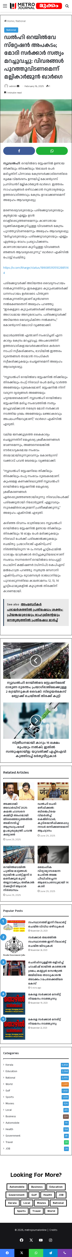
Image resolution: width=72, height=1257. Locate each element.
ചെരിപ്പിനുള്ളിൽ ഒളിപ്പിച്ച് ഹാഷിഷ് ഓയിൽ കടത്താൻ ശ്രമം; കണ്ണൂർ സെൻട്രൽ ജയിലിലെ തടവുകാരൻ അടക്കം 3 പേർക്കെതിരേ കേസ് (47, 973)
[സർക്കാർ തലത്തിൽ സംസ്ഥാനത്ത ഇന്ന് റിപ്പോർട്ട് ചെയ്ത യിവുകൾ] (14, 947)
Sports (10, 1097)
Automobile (12, 1123)
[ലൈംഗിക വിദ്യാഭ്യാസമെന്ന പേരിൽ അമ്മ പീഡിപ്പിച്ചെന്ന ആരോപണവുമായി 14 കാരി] (53, 854)
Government (13, 1136)
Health (9, 1129)
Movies (10, 1104)
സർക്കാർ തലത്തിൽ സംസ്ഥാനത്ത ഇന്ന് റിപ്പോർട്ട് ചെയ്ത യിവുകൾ (47, 942)
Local (9, 1110)
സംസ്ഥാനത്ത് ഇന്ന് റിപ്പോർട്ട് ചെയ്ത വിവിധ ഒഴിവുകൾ (47, 924)
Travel (9, 1142)
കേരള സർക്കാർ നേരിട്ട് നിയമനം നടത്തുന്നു (44, 997)
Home (10, 21)
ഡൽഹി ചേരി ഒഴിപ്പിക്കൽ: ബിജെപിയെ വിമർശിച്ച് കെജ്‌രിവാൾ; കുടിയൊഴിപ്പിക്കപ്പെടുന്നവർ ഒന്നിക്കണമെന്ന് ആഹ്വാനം (53, 817)
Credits (53, 1230)
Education (11, 1071)
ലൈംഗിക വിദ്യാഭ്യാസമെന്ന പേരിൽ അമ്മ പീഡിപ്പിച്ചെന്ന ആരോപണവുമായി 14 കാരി (53, 876)
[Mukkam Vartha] (36, 6)
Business (11, 1116)
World (9, 1084)
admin (12, 86)
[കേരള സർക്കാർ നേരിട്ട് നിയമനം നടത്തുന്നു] (14, 1004)
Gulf (8, 1091)
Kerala (9, 1065)
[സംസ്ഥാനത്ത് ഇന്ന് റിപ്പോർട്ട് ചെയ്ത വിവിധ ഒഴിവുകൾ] (14, 926)
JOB (8, 1149)
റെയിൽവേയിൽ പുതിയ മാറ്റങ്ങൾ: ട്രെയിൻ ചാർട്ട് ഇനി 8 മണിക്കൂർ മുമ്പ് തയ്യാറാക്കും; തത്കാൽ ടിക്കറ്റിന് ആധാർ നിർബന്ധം (18, 878)
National (21, 21)
